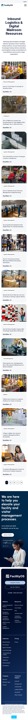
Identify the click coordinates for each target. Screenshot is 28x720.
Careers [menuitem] (5, 685)
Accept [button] (14, 717)
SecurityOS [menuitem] (17, 692)
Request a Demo (15, 582)
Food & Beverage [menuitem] (7, 650)
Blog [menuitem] (16, 610)
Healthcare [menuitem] (5, 660)
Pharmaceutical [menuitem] (6, 662)
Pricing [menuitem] (16, 642)
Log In (25, 1)
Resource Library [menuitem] (19, 605)
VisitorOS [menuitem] (17, 681)
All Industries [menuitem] (6, 665)
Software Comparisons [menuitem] (18, 621)
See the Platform (15, 587)
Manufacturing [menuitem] (6, 642)
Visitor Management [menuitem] (7, 609)
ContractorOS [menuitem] (18, 686)
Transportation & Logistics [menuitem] (7, 653)
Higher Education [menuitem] (7, 647)
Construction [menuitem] (6, 657)
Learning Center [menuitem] (19, 613)
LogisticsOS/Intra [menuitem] (19, 689)
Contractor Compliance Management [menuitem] (6, 618)
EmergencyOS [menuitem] (18, 684)
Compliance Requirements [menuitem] (18, 616)
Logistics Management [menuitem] (6, 627)
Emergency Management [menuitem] (6, 613)
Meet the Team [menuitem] (6, 682)
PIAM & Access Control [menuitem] (6, 623)
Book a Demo (8, 535)
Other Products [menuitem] (18, 695)
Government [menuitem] (6, 644)
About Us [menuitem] (5, 679)
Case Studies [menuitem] (18, 608)
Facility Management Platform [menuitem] (8, 606)
